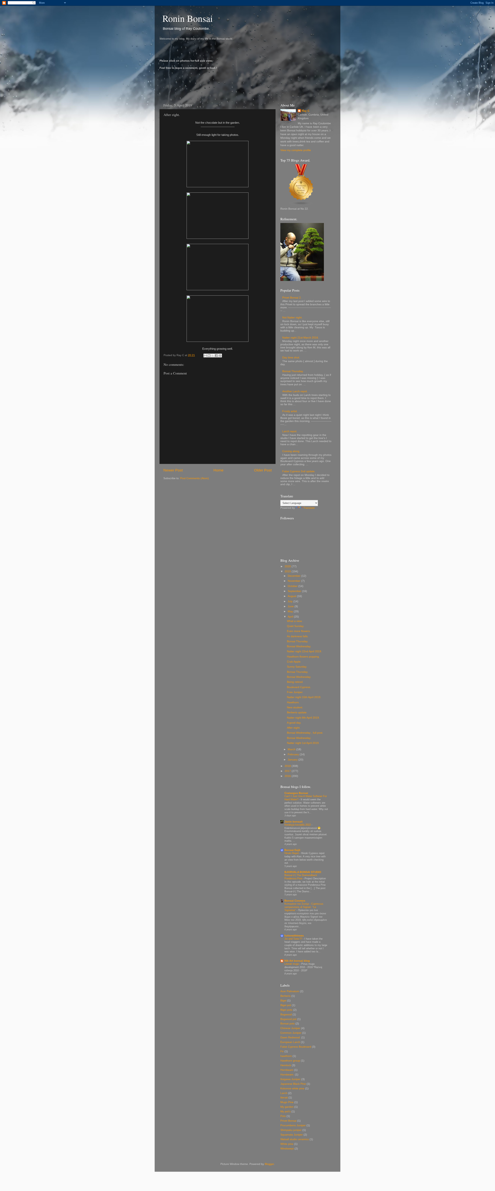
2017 (288, 771)
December (294, 575)
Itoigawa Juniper (290, 1079)
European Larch (290, 1042)
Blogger (269, 1164)
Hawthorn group (290, 1060)
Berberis (285, 995)
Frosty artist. (290, 411)
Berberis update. (297, 712)
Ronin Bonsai (187, 18)
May (291, 611)
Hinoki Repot (292, 853)
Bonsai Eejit (292, 850)
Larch (283, 1093)
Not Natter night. (292, 317)
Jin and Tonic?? (293, 938)
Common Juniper (290, 1032)
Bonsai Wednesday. (299, 646)
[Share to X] (213, 355)
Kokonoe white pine (292, 1088)
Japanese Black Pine (293, 1083)
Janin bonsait (293, 821)
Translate (309, 507)
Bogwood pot (288, 1019)
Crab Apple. (294, 661)
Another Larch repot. (295, 391)
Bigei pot (285, 1005)
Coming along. (291, 451)
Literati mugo (292, 963)
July (290, 601)
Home (218, 470)
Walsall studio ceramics (294, 1139)
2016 (288, 776)
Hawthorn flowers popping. (303, 656)
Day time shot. (291, 357)
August (292, 596)
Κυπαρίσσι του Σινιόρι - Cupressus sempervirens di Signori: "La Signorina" (303, 907)
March (292, 749)
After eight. (293, 727)
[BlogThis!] (209, 355)
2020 (288, 566)
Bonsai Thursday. (293, 371)
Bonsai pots (287, 1023)
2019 (288, 571)
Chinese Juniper (290, 1028)
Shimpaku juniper (291, 1130)
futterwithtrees (294, 935)
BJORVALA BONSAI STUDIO (302, 872)
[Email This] (205, 355)
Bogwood (286, 1014)
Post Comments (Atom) (194, 478)
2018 (288, 766)
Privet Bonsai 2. (291, 297)
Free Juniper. (295, 692)
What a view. (294, 621)
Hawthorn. (293, 702)
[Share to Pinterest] (220, 355)
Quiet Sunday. (295, 626)
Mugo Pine (287, 1102)
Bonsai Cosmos (294, 900)
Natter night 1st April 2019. (303, 743)
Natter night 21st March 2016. (300, 337)
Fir (282, 1051)
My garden (287, 1106)
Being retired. (295, 682)
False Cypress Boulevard (295, 1046)
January (293, 759)
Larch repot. (289, 431)
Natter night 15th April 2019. (304, 697)
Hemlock (285, 1065)
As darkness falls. (297, 636)
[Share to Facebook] (216, 355)
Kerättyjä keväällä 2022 (298, 824)
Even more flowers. (299, 631)
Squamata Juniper (291, 1134)
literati (284, 1097)
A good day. (294, 722)
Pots (283, 1116)
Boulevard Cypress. (299, 687)
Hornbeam (286, 1069)
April (291, 616)
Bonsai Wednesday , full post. (305, 732)
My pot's (285, 1111)
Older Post (263, 470)
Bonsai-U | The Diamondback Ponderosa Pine (300, 877)
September (295, 591)
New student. (295, 707)
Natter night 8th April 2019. (303, 717)
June (291, 606)
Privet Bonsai (288, 1120)
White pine (286, 1144)
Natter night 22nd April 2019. (304, 651)
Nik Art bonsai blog (297, 960)
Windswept (287, 1148)
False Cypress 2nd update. (298, 471)
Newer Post (173, 470)
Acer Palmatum (289, 991)
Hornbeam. (287, 1074)
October (293, 586)
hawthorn (286, 1056)
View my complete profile (295, 150)
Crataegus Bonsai (296, 793)
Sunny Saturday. (297, 666)
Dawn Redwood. (290, 1037)
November (294, 580)
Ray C (305, 110)
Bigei (283, 1000)
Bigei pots (286, 1009)
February (294, 754)
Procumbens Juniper (293, 1125)
